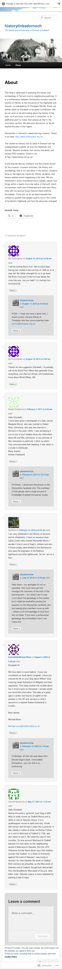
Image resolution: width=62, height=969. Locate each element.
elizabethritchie (27, 300)
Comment (43, 936)
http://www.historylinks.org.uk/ (29, 136)
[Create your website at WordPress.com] (31, 3)
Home (8, 65)
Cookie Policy (11, 956)
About (18, 65)
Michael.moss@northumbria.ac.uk (24, 726)
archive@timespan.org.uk (23, 323)
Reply (13, 290)
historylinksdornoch (23, 25)
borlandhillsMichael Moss (19, 657)
